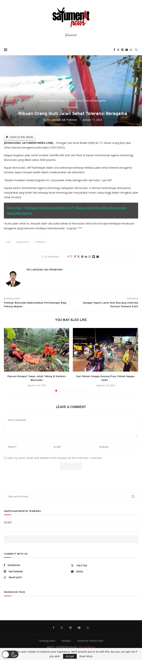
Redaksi (66, 640)
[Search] (136, 49)
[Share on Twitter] (78, 256)
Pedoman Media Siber (90, 640)
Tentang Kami (46, 640)
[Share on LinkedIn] (86, 256)
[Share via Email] (97, 256)
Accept (70, 656)
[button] (9, 359)
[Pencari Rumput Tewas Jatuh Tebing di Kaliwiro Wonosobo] (36, 349)
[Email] (126, 49)
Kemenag (40, 242)
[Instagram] (122, 49)
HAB (8, 242)
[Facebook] (114, 49)
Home (43, 100)
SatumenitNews (86, 647)
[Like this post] (71, 256)
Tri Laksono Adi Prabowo (62, 119)
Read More (86, 656)
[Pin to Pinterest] (82, 256)
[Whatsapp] (131, 49)
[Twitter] (118, 49)
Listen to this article (21, 137)
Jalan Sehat (23, 242)
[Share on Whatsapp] (90, 256)
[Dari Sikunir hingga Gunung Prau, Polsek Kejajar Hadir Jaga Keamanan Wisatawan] (105, 349)
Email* (8, 522)
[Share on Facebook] (75, 256)
